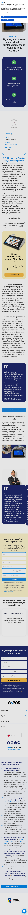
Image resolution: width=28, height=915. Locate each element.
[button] (24, 911)
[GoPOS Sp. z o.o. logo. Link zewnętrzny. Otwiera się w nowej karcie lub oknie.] (3, 2)
